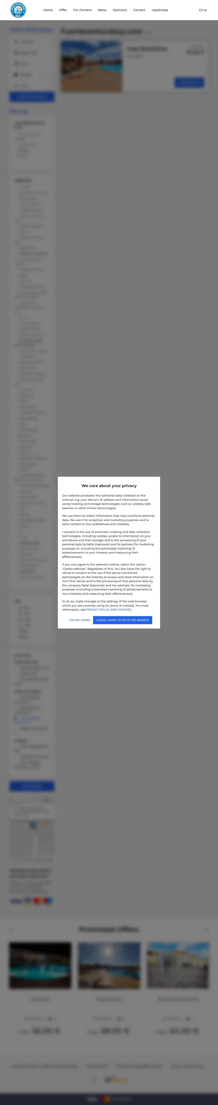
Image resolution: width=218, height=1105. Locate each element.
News (102, 10)
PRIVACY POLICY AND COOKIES (108, 609)
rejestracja (160, 10)
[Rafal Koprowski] (23, 10)
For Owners (82, 10)
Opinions (120, 10)
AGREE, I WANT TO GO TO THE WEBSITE (122, 619)
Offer (63, 10)
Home (48, 10)
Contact (139, 10)
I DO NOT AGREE (79, 619)
